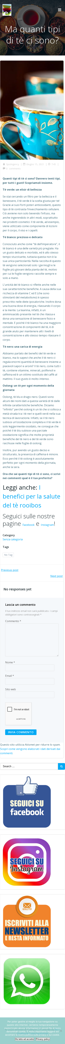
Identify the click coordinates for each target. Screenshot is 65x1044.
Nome (10, 662)
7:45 (53, 164)
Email (9, 676)
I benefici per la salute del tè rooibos (31, 496)
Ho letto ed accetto (24, 1039)
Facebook (28, 525)
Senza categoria (13, 539)
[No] (60, 1030)
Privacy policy (43, 1039)
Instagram (47, 525)
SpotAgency (12, 164)
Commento (13, 621)
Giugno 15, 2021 (35, 164)
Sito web (10, 689)
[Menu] (59, 10)
